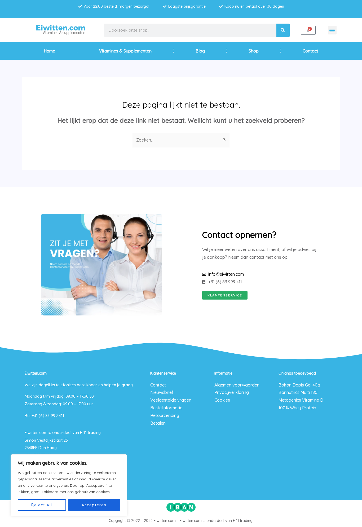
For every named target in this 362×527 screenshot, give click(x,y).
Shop (254, 51)
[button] (332, 30)
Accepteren (94, 505)
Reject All (41, 505)
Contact (310, 51)
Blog (200, 51)
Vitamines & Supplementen (125, 51)
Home (49, 51)
